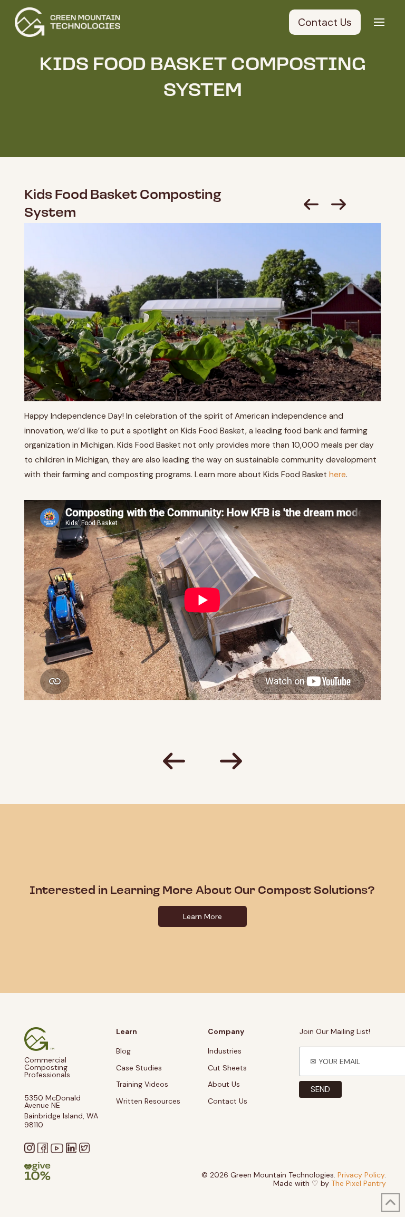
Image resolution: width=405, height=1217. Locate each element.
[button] (379, 22)
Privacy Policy (361, 1175)
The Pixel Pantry (358, 1183)
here (337, 474)
